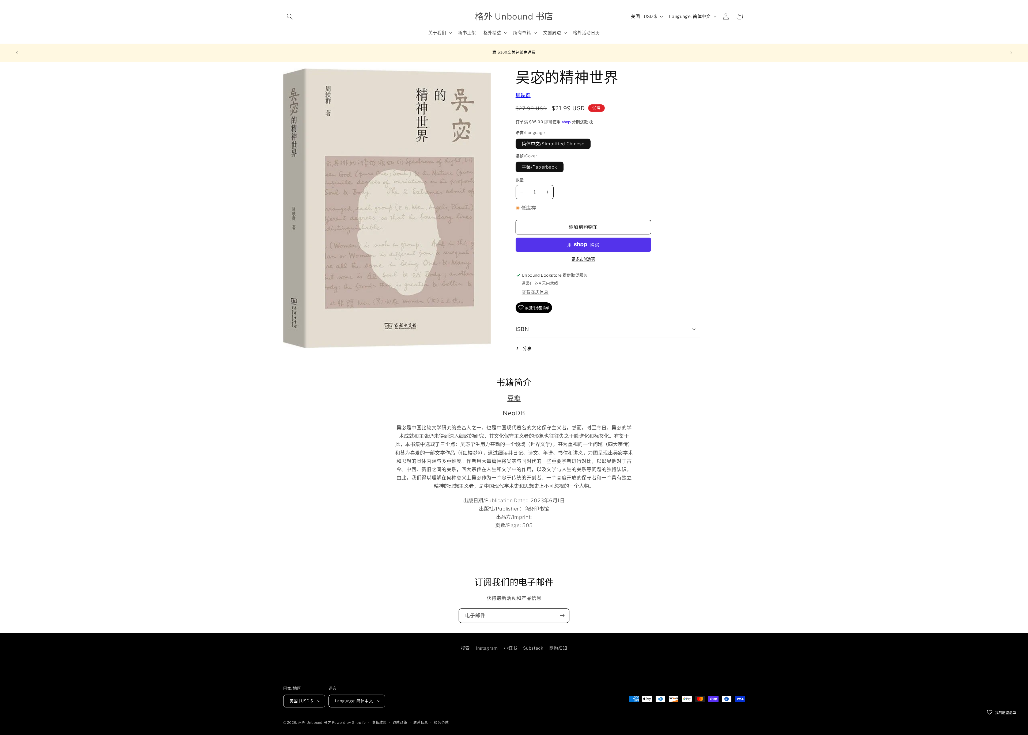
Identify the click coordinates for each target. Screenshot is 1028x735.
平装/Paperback (539, 166)
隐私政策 (379, 722)
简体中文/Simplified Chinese (553, 143)
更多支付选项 (583, 259)
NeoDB (514, 413)
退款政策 (400, 722)
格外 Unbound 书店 (314, 723)
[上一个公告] (16, 53)
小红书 (510, 648)
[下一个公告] (1011, 53)
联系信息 (420, 722)
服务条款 (441, 722)
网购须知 (558, 648)
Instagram (487, 648)
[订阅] (562, 615)
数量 (520, 180)
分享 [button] (527, 348)
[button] (290, 16)
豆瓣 (514, 398)
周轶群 (523, 95)
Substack (533, 648)
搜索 (465, 648)
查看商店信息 (535, 292)
